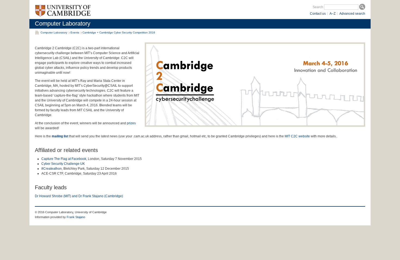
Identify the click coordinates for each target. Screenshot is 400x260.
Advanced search (352, 14)
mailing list (60, 136)
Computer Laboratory (62, 23)
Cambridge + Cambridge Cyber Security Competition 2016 (118, 32)
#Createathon (51, 169)
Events (74, 32)
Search (318, 7)
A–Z (333, 14)
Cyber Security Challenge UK (63, 164)
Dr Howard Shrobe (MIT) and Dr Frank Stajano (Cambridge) (79, 196)
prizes (131, 123)
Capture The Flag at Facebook (63, 159)
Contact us (318, 14)
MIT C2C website (297, 136)
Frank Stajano (76, 217)
